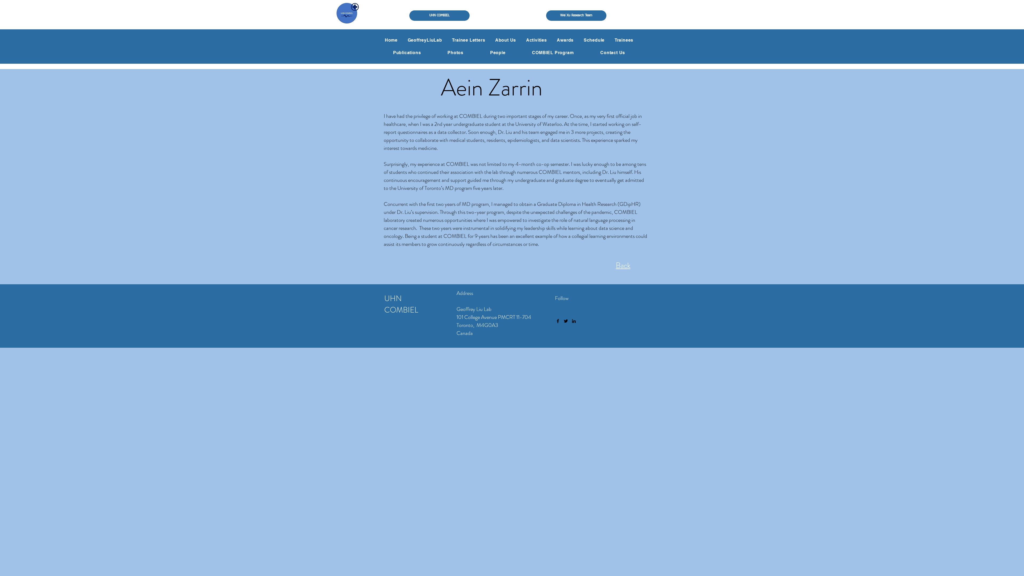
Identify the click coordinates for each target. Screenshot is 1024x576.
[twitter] (566, 321)
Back (623, 265)
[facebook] (558, 321)
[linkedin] (574, 321)
